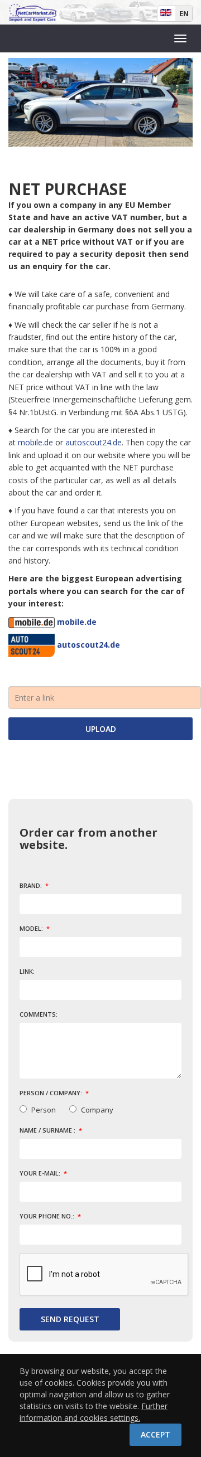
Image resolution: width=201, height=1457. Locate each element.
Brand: (32, 885)
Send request (70, 1319)
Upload (100, 728)
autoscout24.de (93, 442)
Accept (155, 1434)
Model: (32, 928)
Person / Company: (52, 1093)
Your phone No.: (48, 1216)
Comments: (39, 1014)
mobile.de (35, 442)
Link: (27, 971)
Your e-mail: (41, 1173)
